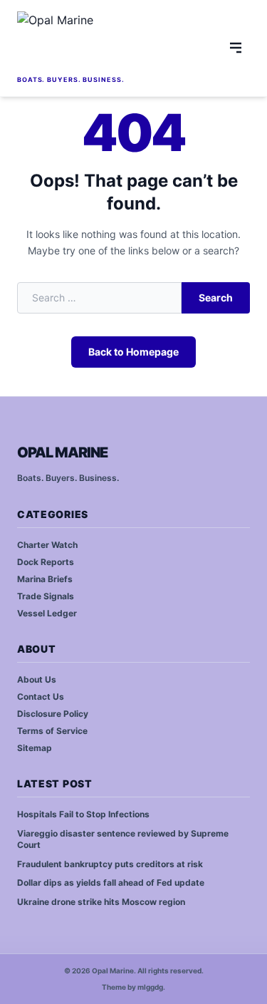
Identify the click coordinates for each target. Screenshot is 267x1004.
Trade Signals (45, 596)
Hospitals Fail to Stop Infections (83, 814)
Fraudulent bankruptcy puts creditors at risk (110, 864)
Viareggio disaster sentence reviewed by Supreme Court (123, 839)
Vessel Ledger (47, 613)
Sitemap (34, 747)
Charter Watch (47, 544)
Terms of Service (52, 730)
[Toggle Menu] (235, 47)
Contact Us (40, 696)
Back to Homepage (133, 352)
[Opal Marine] (118, 41)
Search (216, 297)
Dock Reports (45, 562)
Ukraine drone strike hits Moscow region (101, 901)
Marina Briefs (45, 579)
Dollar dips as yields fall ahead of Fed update (110, 882)
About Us (36, 679)
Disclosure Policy (52, 713)
